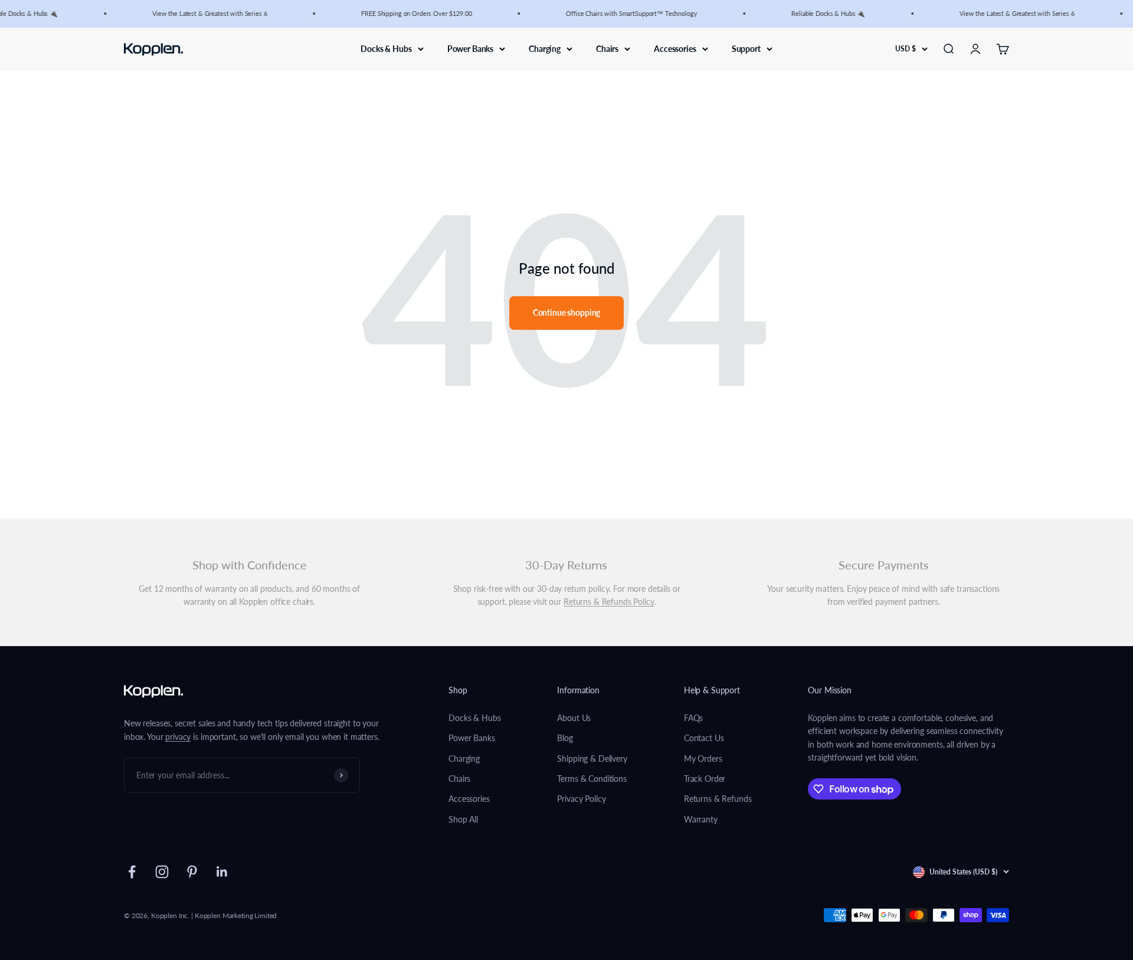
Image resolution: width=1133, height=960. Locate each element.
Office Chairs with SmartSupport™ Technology (624, 13)
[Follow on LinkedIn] (222, 872)
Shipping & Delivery (592, 758)
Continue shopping (567, 312)
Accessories (675, 48)
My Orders (703, 758)
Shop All (463, 819)
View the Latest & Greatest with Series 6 (202, 13)
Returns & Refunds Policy (609, 602)
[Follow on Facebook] (132, 872)
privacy (178, 737)
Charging (545, 48)
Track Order (704, 779)
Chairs (607, 48)
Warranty (701, 819)
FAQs (693, 718)
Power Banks (470, 48)
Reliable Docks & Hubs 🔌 (821, 13)
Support (746, 48)
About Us (574, 718)
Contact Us (704, 738)
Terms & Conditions (591, 779)
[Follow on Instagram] (162, 872)
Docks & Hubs (386, 48)
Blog (564, 738)
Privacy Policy (581, 799)
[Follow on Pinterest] (192, 872)
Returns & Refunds (718, 799)
